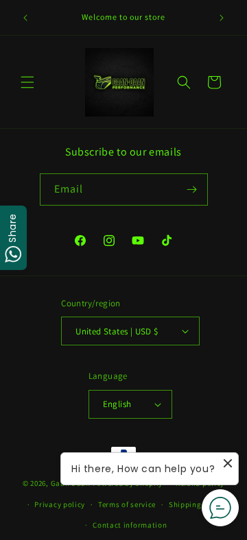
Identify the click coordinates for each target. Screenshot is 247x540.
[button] (27, 82)
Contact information (130, 525)
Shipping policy (197, 504)
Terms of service (127, 504)
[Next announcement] (222, 18)
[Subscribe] (192, 189)
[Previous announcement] (25, 18)
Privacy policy (59, 504)
